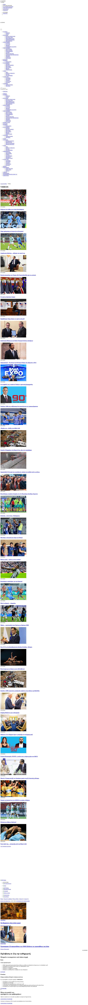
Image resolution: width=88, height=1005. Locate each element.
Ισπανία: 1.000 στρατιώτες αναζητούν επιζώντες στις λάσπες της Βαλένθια (20, 690)
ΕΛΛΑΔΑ (8, 44)
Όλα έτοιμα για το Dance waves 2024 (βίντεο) (13, 669)
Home (4, 4)
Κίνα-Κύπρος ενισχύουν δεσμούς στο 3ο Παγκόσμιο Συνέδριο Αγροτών (19, 494)
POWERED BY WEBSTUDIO (23, 901)
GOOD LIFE (6, 76)
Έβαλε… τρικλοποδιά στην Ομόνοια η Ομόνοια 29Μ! (15, 625)
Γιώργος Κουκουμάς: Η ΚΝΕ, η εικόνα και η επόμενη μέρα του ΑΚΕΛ (19, 756)
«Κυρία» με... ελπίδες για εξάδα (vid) (10, 428)
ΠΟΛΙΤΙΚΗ (5, 35)
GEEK (4, 71)
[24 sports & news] (7, 883)
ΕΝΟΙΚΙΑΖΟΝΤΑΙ (10, 140)
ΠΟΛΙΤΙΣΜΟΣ (6, 62)
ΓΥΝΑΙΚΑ (8, 77)
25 (10, 846)
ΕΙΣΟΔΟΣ (5, 13)
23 (8, 846)
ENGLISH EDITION (7, 7)
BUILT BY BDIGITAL (5, 901)
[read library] (6, 896)
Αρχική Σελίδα (4, 183)
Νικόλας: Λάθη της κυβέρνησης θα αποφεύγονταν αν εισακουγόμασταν (19, 406)
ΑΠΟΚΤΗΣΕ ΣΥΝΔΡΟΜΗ (6, 999)
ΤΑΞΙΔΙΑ (8, 80)
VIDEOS (5, 172)
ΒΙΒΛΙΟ (7, 68)
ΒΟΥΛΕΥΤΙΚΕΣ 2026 (10, 36)
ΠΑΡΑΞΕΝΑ (8, 61)
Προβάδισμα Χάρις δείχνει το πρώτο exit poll (12, 319)
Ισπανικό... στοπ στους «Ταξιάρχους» (10, 515)
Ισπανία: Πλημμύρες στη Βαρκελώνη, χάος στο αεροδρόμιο (16, 450)
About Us (21, 898)
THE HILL (8, 86)
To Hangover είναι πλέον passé (11, 923)
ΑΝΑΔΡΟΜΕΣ (9, 155)
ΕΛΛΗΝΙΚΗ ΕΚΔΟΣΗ (8, 6)
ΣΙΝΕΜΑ (8, 64)
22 (7, 846)
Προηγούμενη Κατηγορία (6, 925)
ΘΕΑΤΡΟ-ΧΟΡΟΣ (10, 65)
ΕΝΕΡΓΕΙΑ (8, 57)
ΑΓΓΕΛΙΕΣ (5, 139)
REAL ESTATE (9, 50)
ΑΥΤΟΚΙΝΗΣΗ (9, 75)
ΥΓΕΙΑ (7, 34)
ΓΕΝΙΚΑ (8, 154)
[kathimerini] (6, 888)
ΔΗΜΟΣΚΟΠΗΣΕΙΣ (10, 39)
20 (5, 846)
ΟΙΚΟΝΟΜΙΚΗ (6, 47)
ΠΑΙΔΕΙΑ (8, 32)
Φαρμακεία (5, 10)
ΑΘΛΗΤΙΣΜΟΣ (6, 42)
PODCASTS (8, 169)
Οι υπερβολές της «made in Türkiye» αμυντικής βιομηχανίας (17, 384)
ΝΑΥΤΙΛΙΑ (8, 58)
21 (6, 846)
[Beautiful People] (7, 889)
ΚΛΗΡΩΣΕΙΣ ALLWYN (11, 46)
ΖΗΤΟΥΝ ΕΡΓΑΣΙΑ (10, 143)
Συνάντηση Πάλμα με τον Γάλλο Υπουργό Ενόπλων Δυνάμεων (17, 340)
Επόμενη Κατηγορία (5, 949)
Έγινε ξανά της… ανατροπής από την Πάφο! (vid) (14, 844)
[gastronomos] (6, 895)
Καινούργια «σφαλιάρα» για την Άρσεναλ (11, 581)
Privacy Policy (16, 898)
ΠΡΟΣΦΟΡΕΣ (6, 173)
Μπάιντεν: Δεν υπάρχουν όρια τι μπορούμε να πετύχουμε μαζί (17, 734)
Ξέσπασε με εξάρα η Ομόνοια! (8, 822)
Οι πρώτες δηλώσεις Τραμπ (8, 297)
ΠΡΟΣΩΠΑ (8, 157)
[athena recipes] (6, 892)
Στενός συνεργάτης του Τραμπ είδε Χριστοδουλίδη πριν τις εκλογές (18, 275)
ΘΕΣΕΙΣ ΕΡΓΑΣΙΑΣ (10, 144)
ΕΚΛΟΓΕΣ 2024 (9, 37)
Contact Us (26, 898)
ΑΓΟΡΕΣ (8, 52)
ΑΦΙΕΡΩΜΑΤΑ (6, 151)
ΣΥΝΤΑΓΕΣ (8, 81)
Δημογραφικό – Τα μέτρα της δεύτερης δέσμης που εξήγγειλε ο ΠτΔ (18, 362)
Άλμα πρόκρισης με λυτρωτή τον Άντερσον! (12, 231)
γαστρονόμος (6, 9)
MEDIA (5, 166)
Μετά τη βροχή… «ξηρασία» (8, 603)
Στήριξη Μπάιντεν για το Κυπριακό (10, 712)
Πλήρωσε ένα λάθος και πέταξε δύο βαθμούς (12, 209)
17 (2, 846)
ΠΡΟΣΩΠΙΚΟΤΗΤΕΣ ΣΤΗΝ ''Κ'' (10, 174)
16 (1, 846)
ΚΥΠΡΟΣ (5, 31)
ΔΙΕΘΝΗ (8, 45)
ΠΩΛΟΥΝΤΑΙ (9, 142)
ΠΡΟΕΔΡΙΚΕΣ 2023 (10, 38)
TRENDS (8, 56)
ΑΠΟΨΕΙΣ (5, 83)
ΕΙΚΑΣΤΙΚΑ (8, 67)
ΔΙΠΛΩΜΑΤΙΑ (9, 41)
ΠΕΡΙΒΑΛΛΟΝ (6, 122)
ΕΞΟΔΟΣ (8, 82)
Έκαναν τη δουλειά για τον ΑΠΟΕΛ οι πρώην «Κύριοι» (15, 800)
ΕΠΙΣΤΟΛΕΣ (6, 175)
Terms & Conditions (8, 898)
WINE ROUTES (9, 168)
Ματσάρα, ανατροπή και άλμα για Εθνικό (12, 537)
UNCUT (7, 170)
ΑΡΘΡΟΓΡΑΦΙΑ (9, 84)
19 (4, 846)
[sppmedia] (3, 880)
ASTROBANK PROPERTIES (12, 54)
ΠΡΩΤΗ (5, 93)
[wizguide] (5, 891)
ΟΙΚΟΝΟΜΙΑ (9, 49)
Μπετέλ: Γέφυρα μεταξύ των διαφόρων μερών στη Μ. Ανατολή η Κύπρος (20, 778)
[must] (4, 885)
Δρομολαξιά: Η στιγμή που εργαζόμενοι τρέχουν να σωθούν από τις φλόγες (20, 472)
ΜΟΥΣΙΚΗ (8, 66)
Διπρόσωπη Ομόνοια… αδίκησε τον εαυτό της (13, 253)
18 (3, 846)
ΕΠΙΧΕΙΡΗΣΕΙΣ (9, 51)
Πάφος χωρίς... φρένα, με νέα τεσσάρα (11, 559)
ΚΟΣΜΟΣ (5, 60)
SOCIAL (7, 74)
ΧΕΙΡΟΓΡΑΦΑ (9, 69)
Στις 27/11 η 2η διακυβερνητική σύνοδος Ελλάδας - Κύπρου (16, 647)
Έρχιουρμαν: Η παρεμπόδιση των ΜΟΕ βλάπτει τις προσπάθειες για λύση (25, 946)
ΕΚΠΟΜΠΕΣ (6, 167)
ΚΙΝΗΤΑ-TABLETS (10, 73)
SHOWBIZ (8, 79)
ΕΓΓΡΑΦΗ (3, 971)
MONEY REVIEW (10, 53)
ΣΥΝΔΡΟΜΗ (3, 988)
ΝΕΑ (7, 72)
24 (9, 846)
